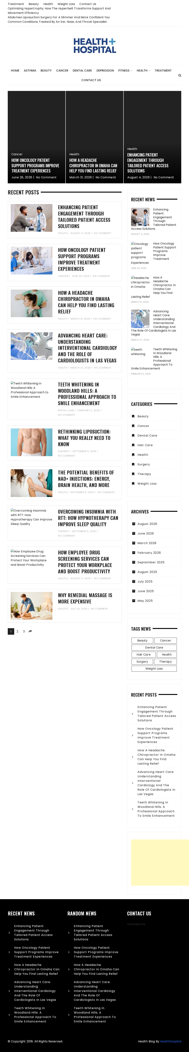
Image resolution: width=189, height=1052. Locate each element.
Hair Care (145, 445)
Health (48, 4)
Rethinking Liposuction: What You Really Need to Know (84, 438)
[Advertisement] (160, 862)
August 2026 (147, 524)
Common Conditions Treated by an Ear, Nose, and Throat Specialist (57, 22)
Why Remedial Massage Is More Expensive (85, 598)
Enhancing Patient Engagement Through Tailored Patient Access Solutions (148, 163)
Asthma (30, 70)
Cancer (62, 70)
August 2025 (147, 572)
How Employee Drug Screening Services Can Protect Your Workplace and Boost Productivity (85, 562)
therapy (63, 531)
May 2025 (145, 601)
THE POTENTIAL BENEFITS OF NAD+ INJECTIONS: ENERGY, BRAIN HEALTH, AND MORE (86, 478)
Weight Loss (66, 4)
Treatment (16, 4)
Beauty (34, 4)
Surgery (63, 451)
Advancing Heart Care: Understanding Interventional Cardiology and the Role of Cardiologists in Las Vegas (87, 348)
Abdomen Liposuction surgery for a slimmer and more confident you (59, 17)
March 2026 (147, 543)
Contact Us (87, 4)
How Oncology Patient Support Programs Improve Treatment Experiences (35, 165)
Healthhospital (170, 1041)
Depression (105, 70)
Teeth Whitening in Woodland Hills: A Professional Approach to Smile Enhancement (87, 394)
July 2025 (145, 581)
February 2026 (149, 553)
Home (15, 70)
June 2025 (146, 591)
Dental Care (82, 70)
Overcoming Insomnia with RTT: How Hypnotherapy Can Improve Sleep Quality (88, 518)
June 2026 (146, 533)
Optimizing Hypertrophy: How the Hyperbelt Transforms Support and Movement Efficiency (59, 10)
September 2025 (151, 562)
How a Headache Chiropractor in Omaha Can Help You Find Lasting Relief (93, 165)
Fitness (124, 70)
